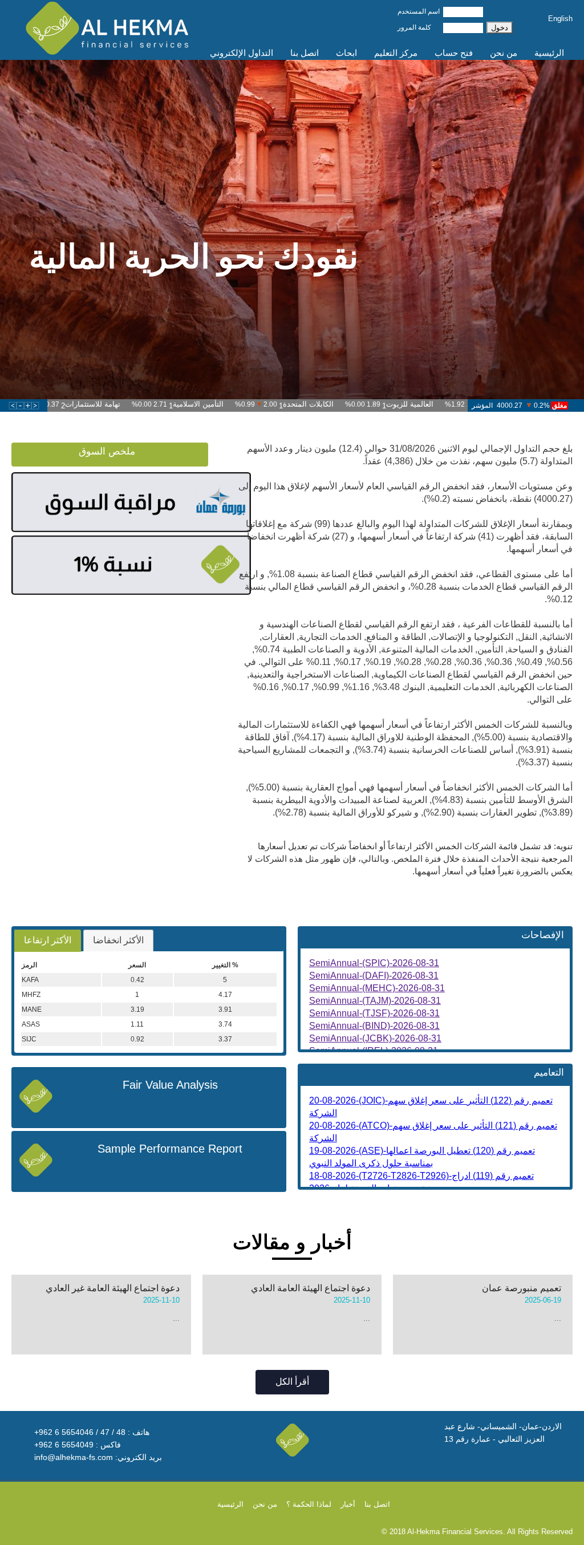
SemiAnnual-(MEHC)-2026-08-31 (377, 988)
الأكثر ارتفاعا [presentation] (47, 940)
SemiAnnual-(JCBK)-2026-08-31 (375, 1038)
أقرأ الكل (292, 1381)
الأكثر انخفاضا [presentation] (118, 940)
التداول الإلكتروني (241, 53)
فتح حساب (454, 53)
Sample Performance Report (170, 1148)
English (560, 18)
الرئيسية (549, 53)
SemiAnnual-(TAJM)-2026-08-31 (375, 1000)
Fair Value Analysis (170, 1084)
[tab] (47, 941)
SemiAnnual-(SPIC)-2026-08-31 (374, 963)
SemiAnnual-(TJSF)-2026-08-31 (374, 1013)
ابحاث (346, 53)
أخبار (347, 1504)
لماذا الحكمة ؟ (308, 1504)
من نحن (503, 53)
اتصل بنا (304, 53)
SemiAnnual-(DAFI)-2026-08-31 (374, 975)
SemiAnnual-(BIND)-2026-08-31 (374, 1026)
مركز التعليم (395, 53)
